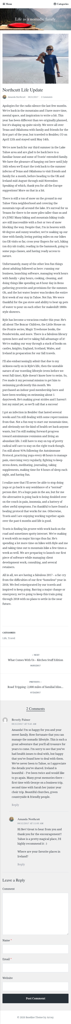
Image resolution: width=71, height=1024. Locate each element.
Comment (8, 889)
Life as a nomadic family (35, 19)
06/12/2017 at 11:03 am (30, 823)
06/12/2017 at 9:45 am (24, 724)
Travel (11, 638)
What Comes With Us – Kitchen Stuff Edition (35, 660)
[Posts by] (5, 97)
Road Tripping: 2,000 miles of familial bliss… (35, 687)
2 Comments (46, 97)
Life (4, 638)
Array (50, 1017)
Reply (15, 805)
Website (7, 978)
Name (7, 940)
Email (7, 959)
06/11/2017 (33, 97)
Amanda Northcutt (16, 97)
